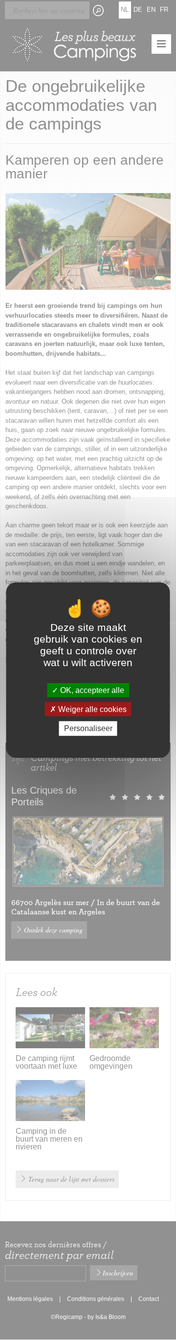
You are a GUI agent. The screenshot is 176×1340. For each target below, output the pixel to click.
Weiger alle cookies (91, 709)
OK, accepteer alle (91, 690)
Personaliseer (88, 728)
